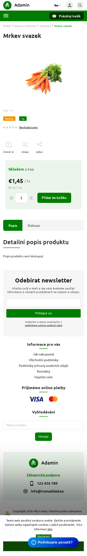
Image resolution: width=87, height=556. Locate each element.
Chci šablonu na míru (54, 538)
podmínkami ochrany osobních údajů (43, 325)
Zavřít (70, 159)
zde (50, 529)
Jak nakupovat (43, 354)
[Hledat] (80, 5)
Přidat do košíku (54, 198)
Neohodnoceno (28, 127)
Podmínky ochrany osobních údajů (43, 365)
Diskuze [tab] (34, 225)
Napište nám (43, 377)
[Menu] (6, 15)
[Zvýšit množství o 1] (31, 198)
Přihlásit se (43, 313)
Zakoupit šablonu (51, 534)
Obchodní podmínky (43, 360)
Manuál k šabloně (51, 542)
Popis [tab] (12, 225)
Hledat (43, 436)
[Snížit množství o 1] (11, 198)
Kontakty (43, 371)
